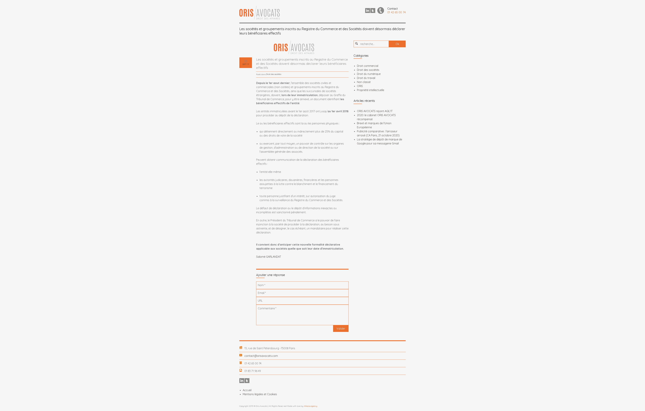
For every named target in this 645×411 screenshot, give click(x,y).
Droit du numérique (369, 74)
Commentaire (267, 308)
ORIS (360, 86)
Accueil (247, 390)
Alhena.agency (310, 406)
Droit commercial (367, 65)
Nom (261, 285)
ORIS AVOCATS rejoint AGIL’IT (375, 111)
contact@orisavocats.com (261, 355)
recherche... (367, 44)
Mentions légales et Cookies (260, 394)
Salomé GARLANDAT (268, 256)
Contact (392, 8)
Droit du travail (366, 78)
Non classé (364, 82)
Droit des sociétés (273, 74)
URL (260, 300)
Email (262, 293)
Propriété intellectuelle (370, 90)
